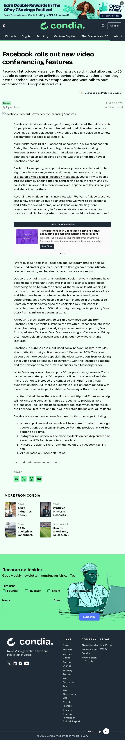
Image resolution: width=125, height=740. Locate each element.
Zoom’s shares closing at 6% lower (72, 332)
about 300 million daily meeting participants (68, 308)
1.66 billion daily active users (42, 352)
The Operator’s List (69, 694)
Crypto (26, 36)
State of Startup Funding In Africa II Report (71, 716)
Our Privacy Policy (107, 646)
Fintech (10, 36)
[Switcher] (4, 25)
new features (59, 416)
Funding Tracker (68, 672)
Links (67, 639)
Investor (35, 590)
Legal (105, 639)
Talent (56, 590)
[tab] (60, 253)
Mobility (42, 36)
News (6, 103)
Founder (13, 590)
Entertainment (60, 524)
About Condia (90, 644)
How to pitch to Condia (89, 659)
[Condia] (62, 26)
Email (57, 600)
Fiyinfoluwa (13, 107)
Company (89, 639)
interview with (70, 196)
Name (6, 600)
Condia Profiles (67, 704)
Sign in (114, 25)
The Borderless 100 (94, 36)
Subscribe (89, 617)
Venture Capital (64, 36)
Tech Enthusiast (82, 590)
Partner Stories (67, 664)
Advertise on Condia (89, 651)
